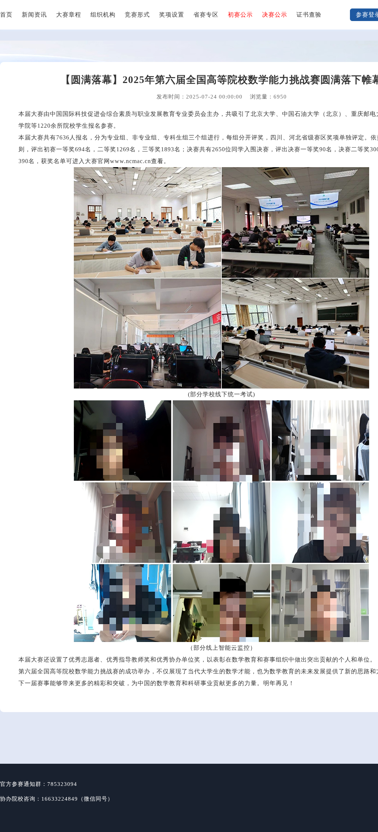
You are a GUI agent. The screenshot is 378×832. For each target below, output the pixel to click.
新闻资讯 (34, 14)
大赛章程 (68, 14)
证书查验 (309, 14)
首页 (6, 14)
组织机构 (103, 14)
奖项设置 (171, 14)
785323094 (62, 784)
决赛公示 (274, 14)
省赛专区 (206, 14)
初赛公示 (240, 14)
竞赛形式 (137, 14)
